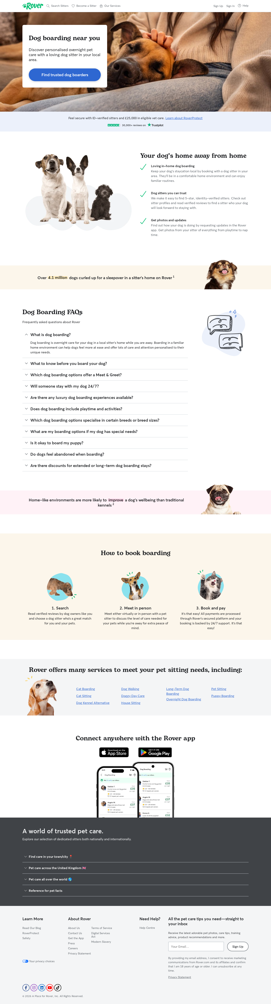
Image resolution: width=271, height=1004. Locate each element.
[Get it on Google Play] (155, 752)
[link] (65, 74)
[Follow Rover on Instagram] (33, 987)
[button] (110, 6)
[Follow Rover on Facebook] (26, 987)
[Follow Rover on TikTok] (57, 987)
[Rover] (32, 6)
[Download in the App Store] (114, 752)
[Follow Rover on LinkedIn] (41, 987)
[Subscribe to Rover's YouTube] (49, 987)
